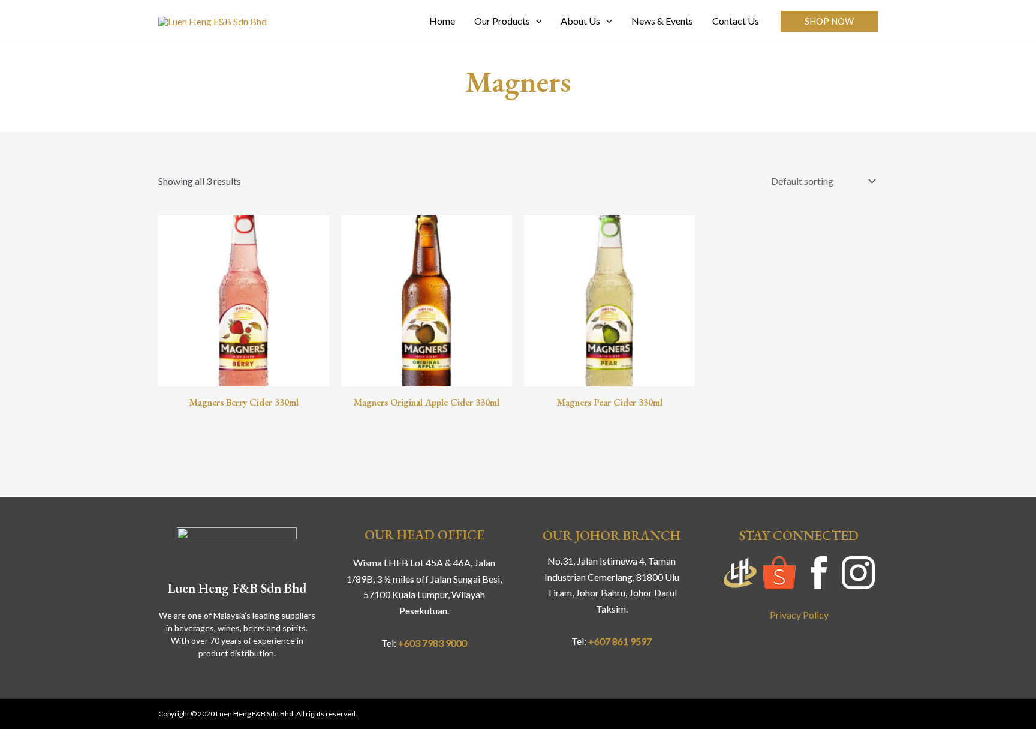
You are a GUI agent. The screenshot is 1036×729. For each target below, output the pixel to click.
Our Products (502, 20)
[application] (536, 21)
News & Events (662, 20)
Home (442, 20)
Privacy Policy (799, 614)
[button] (829, 21)
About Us (580, 20)
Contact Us (735, 20)
